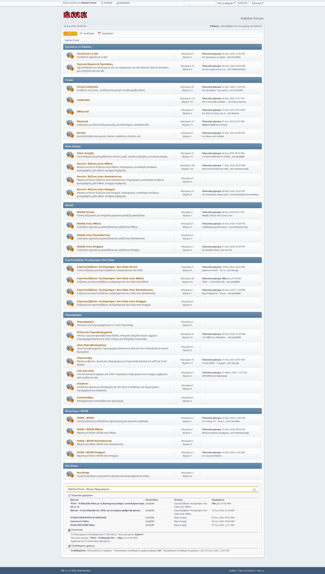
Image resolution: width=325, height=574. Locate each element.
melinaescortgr (241, 168)
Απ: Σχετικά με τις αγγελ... (214, 57)
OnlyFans (82, 383)
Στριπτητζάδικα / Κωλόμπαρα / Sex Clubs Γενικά (107, 266)
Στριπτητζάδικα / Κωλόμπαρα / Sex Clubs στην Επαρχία (111, 301)
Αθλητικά (83, 111)
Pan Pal (228, 250)
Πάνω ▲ (260, 570)
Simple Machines (84, 571)
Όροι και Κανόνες (247, 570)
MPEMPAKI (207, 375)
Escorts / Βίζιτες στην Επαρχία (96, 189)
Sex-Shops (83, 472)
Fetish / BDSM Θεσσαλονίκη (94, 440)
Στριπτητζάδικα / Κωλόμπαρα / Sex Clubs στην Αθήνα (110, 278)
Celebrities (83, 100)
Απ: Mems (207, 136)
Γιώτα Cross (226, 215)
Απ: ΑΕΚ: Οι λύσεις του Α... (214, 113)
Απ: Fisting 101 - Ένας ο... (214, 421)
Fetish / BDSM (85, 417)
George (223, 124)
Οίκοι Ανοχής (85, 153)
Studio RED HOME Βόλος (82, 525)
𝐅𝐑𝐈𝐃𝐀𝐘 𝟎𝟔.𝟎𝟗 (208, 124)
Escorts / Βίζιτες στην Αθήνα (94, 163)
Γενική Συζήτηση (87, 86)
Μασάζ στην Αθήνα (89, 223)
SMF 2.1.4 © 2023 (68, 571)
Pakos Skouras (239, 101)
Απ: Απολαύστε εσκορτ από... (215, 194)
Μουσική (82, 121)
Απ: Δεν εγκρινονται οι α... (214, 69)
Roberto (235, 113)
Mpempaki (222, 375)
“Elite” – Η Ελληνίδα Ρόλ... (214, 281)
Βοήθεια (233, 570)
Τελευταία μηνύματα (82, 495)
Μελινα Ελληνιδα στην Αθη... (216, 168)
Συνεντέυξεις (85, 397)
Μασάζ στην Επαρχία (90, 246)
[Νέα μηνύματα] (70, 55)
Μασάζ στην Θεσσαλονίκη (93, 235)
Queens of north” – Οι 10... (214, 270)
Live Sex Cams (85, 370)
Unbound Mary (238, 69)
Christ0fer (236, 57)
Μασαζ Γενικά (85, 212)
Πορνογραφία (85, 321)
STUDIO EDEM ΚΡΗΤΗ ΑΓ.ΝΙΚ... (216, 156)
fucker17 (139, 534)
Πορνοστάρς (84, 357)
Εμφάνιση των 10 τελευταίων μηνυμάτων (90, 541)
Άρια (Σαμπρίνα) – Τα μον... (214, 293)
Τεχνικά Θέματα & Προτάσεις (95, 64)
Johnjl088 (240, 156)
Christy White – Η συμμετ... (214, 363)
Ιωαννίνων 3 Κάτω (79, 521)
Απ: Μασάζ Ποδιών (211, 250)
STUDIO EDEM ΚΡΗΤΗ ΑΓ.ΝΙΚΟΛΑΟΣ (88, 517)
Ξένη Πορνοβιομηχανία (91, 345)
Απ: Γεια (206, 455)
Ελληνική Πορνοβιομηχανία (94, 332)
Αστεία (81, 132)
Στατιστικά (77, 529)
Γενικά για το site (87, 53)
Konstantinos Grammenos (246, 194)
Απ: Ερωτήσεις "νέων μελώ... (215, 90)
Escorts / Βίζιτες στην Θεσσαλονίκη (99, 176)
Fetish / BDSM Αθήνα (90, 429)
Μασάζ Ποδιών (209, 215)
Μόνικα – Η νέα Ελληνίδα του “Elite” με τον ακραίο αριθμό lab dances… (106, 510)
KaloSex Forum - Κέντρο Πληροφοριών (88, 489)
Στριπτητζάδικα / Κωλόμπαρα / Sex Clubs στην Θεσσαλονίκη (115, 289)
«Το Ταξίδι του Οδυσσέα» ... (215, 337)
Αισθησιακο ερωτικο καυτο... (215, 227)
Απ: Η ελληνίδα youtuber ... (215, 101)
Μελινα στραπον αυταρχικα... (216, 432)
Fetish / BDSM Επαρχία (91, 452)
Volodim (220, 136)
